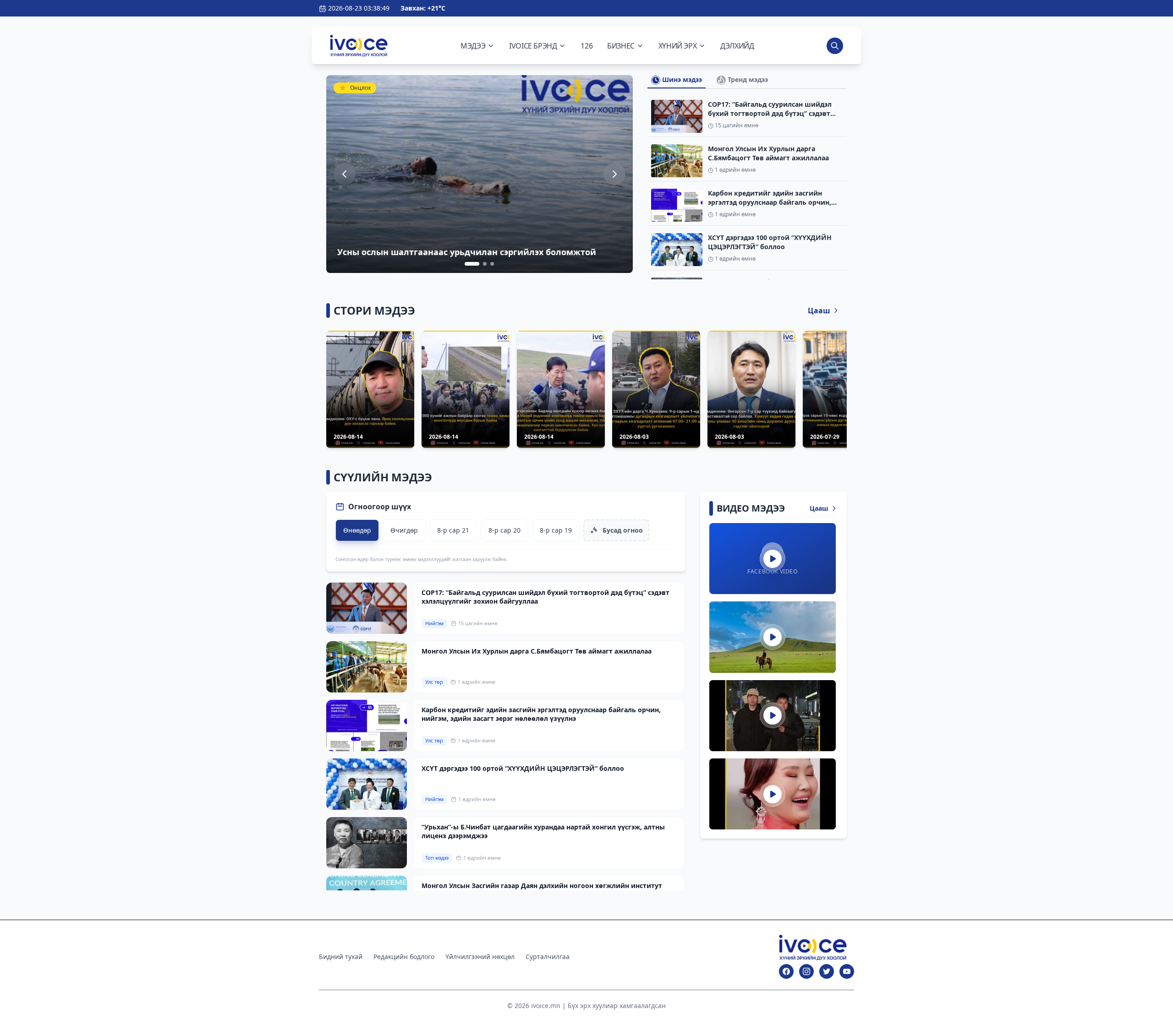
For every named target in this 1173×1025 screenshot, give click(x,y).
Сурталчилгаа (548, 956)
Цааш (819, 310)
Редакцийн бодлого (403, 956)
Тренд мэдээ (747, 79)
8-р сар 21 (453, 530)
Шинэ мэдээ (681, 79)
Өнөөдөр (357, 530)
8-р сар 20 (504, 530)
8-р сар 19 (556, 530)
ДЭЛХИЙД (737, 46)
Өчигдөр (404, 530)
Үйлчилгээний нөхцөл (480, 956)
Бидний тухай (340, 956)
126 (586, 46)
